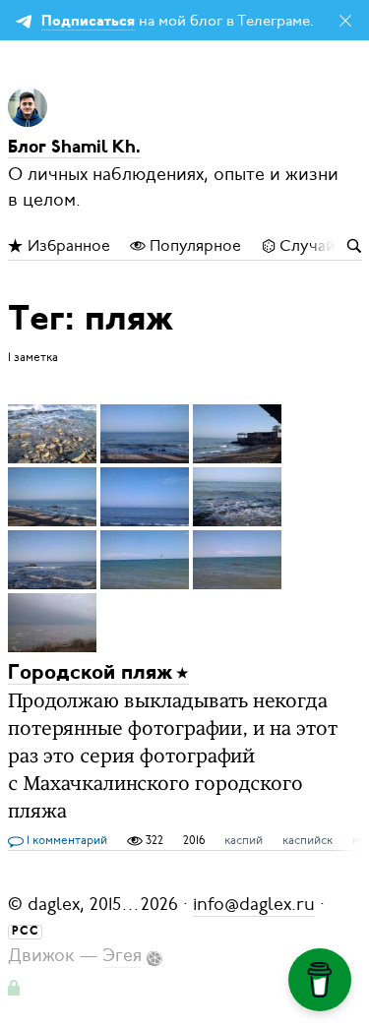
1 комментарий (65, 840)
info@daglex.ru (254, 904)
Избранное (67, 246)
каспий (243, 840)
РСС (25, 932)
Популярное (193, 246)
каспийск (307, 840)
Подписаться (88, 22)
